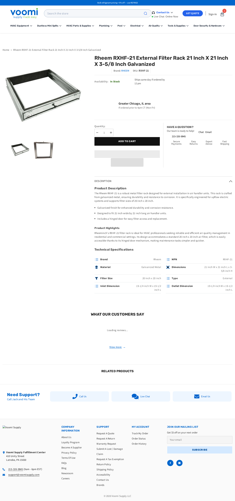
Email (208, 132)
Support (103, 426)
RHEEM (125, 70)
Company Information (70, 428)
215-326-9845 (179, 136)
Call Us (83, 396)
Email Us (205, 396)
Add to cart (127, 141)
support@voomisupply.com (23, 474)
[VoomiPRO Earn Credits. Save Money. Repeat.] (117, 38)
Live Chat (145, 396)
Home (6, 49)
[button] (127, 162)
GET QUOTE (192, 13)
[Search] (147, 13)
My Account (140, 426)
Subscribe (199, 449)
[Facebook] (170, 463)
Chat (201, 132)
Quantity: (99, 126)
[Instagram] (179, 463)
